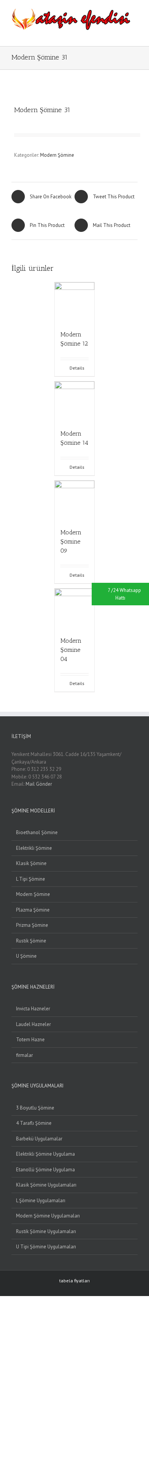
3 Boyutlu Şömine (35, 1108)
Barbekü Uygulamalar (39, 1138)
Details (77, 368)
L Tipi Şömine (30, 879)
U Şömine (26, 956)
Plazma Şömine (33, 910)
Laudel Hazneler (33, 1024)
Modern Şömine (57, 155)
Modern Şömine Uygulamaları (48, 1216)
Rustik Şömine (31, 941)
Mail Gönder (39, 784)
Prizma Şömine (32, 925)
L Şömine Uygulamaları (40, 1200)
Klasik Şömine (31, 863)
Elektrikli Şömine (34, 848)
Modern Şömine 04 (70, 650)
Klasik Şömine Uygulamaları (46, 1185)
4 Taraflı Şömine (34, 1123)
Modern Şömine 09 (70, 541)
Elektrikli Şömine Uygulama (45, 1154)
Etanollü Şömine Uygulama (45, 1169)
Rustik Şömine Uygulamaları (46, 1231)
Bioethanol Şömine (37, 832)
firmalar (24, 1055)
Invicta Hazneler (33, 1008)
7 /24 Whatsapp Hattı (124, 594)
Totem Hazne (30, 1039)
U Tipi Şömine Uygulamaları (46, 1246)
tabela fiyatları (74, 1280)
